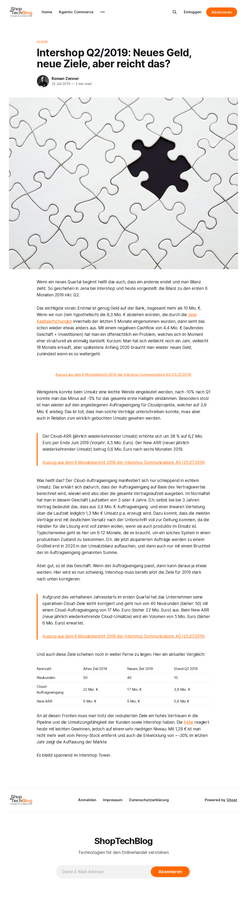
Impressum (113, 800)
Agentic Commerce (76, 12)
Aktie (188, 722)
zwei (192, 314)
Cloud (42, 42)
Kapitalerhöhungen (54, 321)
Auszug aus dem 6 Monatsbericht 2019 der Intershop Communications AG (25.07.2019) (123, 374)
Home (47, 12)
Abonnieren (221, 12)
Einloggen (192, 12)
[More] (102, 12)
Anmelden (87, 800)
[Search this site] (174, 12)
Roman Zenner (65, 78)
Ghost (231, 800)
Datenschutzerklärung (149, 800)
